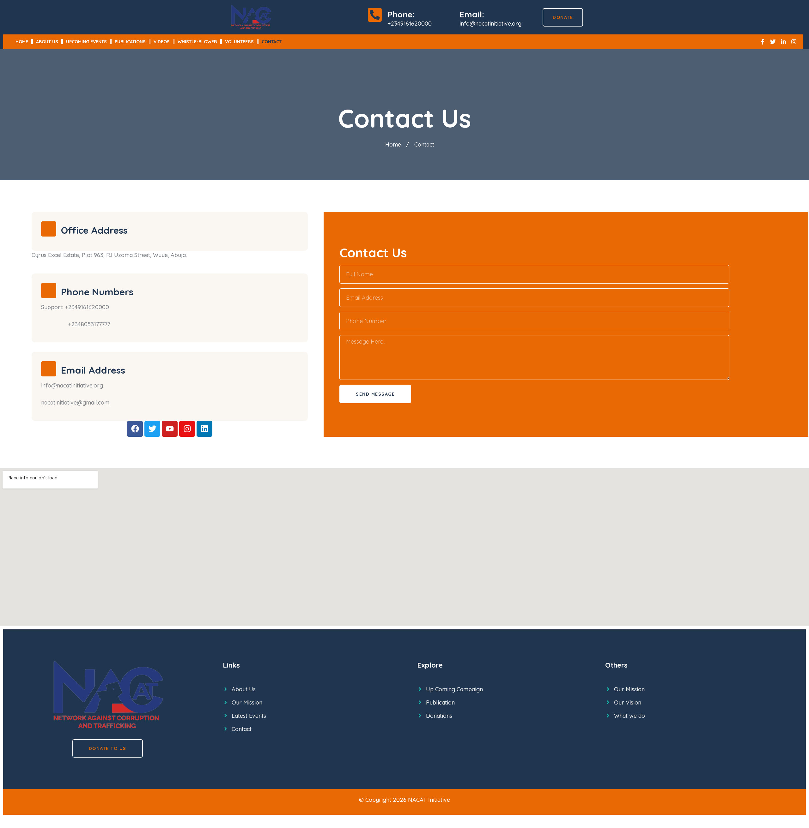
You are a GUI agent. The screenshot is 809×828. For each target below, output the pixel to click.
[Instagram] (794, 42)
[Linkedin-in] (783, 42)
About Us (47, 42)
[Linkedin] (204, 429)
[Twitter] (773, 42)
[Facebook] (135, 429)
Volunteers (239, 42)
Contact (272, 42)
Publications (130, 42)
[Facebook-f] (762, 42)
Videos (162, 42)
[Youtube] (170, 429)
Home (21, 42)
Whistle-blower (197, 42)
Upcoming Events (86, 42)
